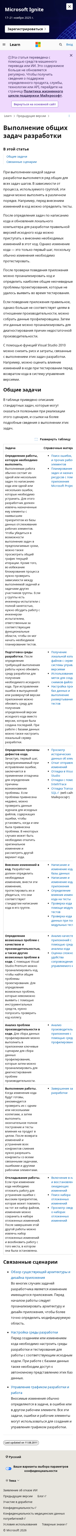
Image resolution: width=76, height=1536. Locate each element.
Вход (69, 44)
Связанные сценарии (21, 162)
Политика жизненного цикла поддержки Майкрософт (35, 93)
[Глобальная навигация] (4, 44)
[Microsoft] (38, 44)
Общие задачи (16, 156)
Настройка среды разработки (34, 1332)
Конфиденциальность (18, 1508)
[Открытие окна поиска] (61, 44)
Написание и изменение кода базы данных (62, 869)
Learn (8, 116)
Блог (40, 1496)
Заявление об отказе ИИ (20, 1490)
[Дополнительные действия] (69, 116)
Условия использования (20, 1524)
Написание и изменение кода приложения (62, 882)
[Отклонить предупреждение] (69, 6)
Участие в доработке (17, 1502)
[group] (38, 849)
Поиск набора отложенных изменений (61, 1199)
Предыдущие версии (31, 116)
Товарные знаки (53, 1524)
